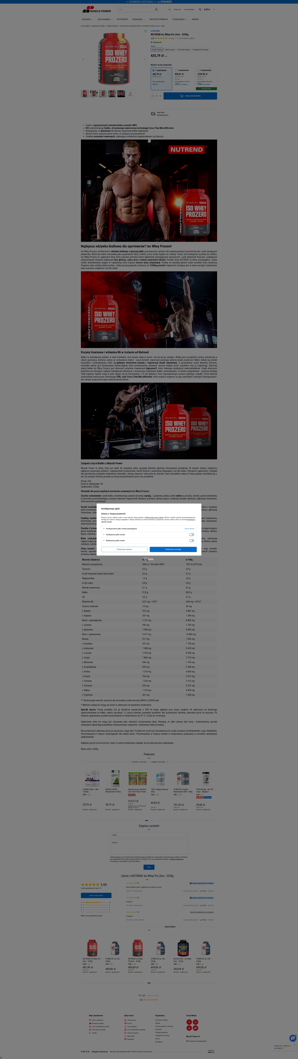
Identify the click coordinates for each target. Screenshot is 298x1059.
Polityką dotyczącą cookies (154, 517)
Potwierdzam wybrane (124, 549)
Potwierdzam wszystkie (173, 549)
